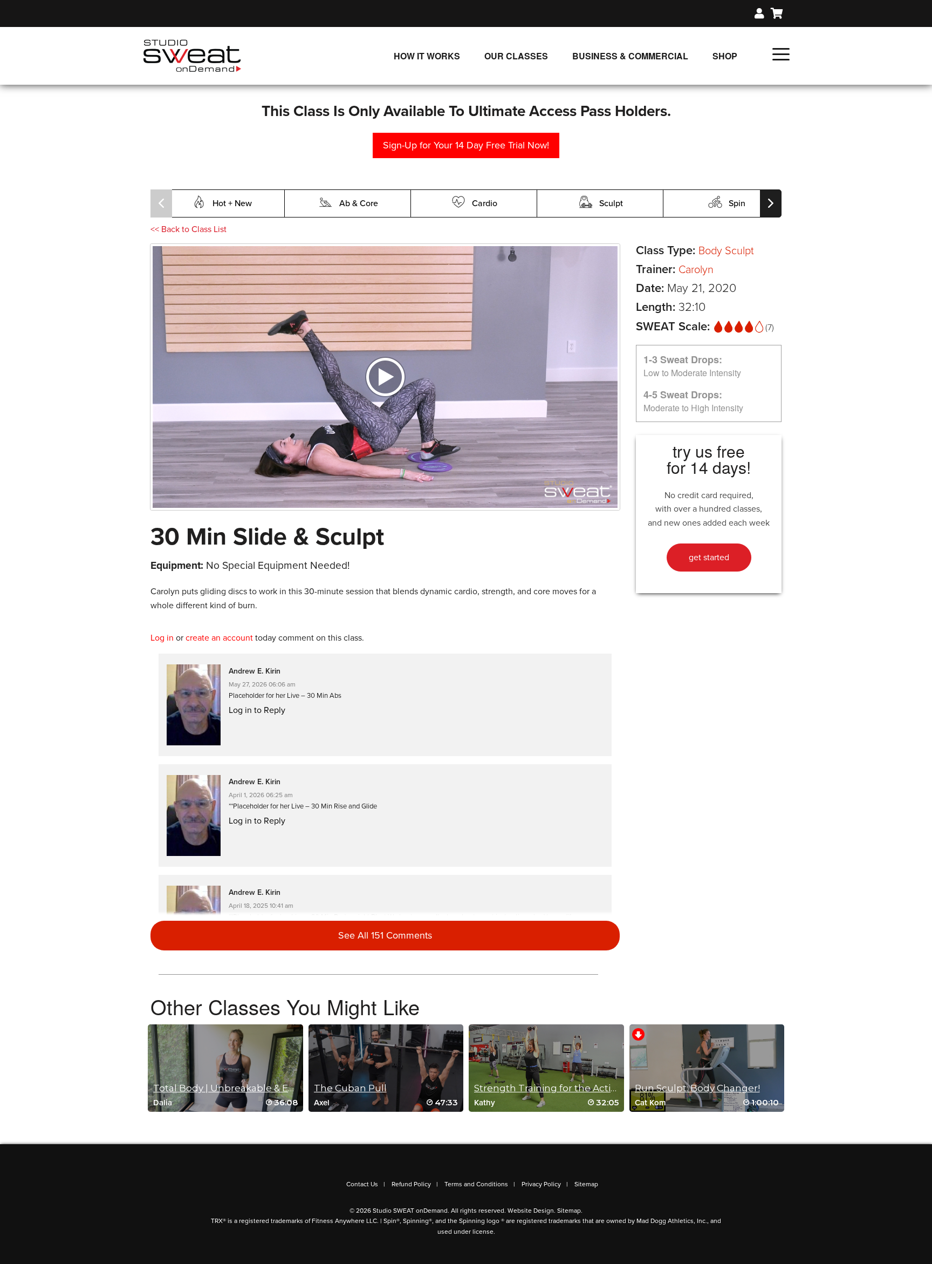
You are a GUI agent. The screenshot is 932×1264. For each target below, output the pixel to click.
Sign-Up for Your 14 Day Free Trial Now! (466, 145)
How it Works (427, 56)
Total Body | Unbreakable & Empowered (247, 1088)
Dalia (162, 1102)
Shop (724, 56)
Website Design (531, 1210)
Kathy (484, 1102)
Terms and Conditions (476, 1184)
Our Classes (516, 56)
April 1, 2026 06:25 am (261, 795)
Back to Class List (188, 229)
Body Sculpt (726, 250)
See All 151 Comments (385, 935)
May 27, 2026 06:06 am (262, 684)
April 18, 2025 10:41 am (261, 905)
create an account (219, 638)
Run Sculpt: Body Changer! (697, 1088)
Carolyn (696, 269)
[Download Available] (638, 1033)
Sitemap (586, 1184)
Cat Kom (650, 1102)
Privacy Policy (541, 1184)
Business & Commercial (630, 56)
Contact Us (362, 1184)
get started (709, 557)
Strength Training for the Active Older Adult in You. (592, 1088)
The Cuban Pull (350, 1088)
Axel (322, 1102)
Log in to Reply (257, 710)
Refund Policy (411, 1184)
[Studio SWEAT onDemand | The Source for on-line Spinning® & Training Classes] (192, 55)
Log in (162, 638)
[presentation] (161, 203)
